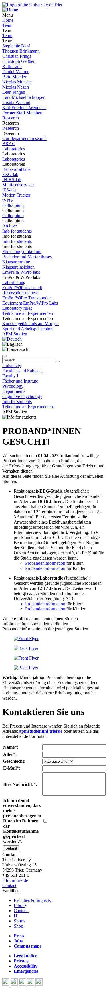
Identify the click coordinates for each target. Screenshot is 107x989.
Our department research (24, 138)
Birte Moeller (14, 76)
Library (20, 905)
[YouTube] (23, 984)
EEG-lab (10, 174)
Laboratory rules (17, 308)
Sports (19, 920)
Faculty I (10, 375)
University (11, 365)
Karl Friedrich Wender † (24, 107)
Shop (18, 926)
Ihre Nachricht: (18, 784)
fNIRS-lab (11, 179)
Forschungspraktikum (21, 251)
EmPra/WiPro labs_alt (22, 287)
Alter (8, 754)
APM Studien (14, 333)
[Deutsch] (12, 339)
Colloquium (13, 205)
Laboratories (13, 148)
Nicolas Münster (17, 81)
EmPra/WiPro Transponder (26, 297)
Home (7, 20)
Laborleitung (13, 282)
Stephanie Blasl (16, 45)
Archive (9, 225)
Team (7, 25)
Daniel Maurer (15, 71)
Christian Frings (16, 56)
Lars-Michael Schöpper (23, 97)
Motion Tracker (16, 195)
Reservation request (20, 292)
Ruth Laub (12, 66)
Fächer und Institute (20, 381)
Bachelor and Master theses (27, 256)
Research (10, 117)
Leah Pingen (13, 92)
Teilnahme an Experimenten (27, 313)
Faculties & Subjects (32, 900)
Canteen (21, 910)
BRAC (8, 143)
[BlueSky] (15, 984)
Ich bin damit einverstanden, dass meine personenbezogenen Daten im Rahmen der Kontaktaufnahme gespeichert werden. (22, 821)
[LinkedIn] (39, 984)
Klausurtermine (16, 261)
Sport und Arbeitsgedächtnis (27, 328)
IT (16, 915)
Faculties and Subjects (22, 370)
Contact (9, 885)
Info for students (17, 231)
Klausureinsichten (18, 267)
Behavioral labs (16, 169)
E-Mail (10, 768)
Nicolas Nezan (15, 87)
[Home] (10, 9)
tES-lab (9, 189)
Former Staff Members (22, 112)
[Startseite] (32, 4)
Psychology (12, 386)
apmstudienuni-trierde (40, 731)
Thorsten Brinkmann (21, 51)
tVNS (7, 200)
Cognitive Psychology (22, 396)
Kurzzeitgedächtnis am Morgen (30, 323)
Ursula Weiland (16, 102)
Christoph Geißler (18, 61)
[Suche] (4, 356)
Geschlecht (13, 761)
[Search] (57, 361)
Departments (13, 391)
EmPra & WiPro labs (21, 272)
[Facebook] (6, 984)
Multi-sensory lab (18, 184)
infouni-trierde (15, 880)
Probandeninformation (45, 563)
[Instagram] (31, 984)
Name (9, 747)
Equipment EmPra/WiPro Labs (30, 303)
